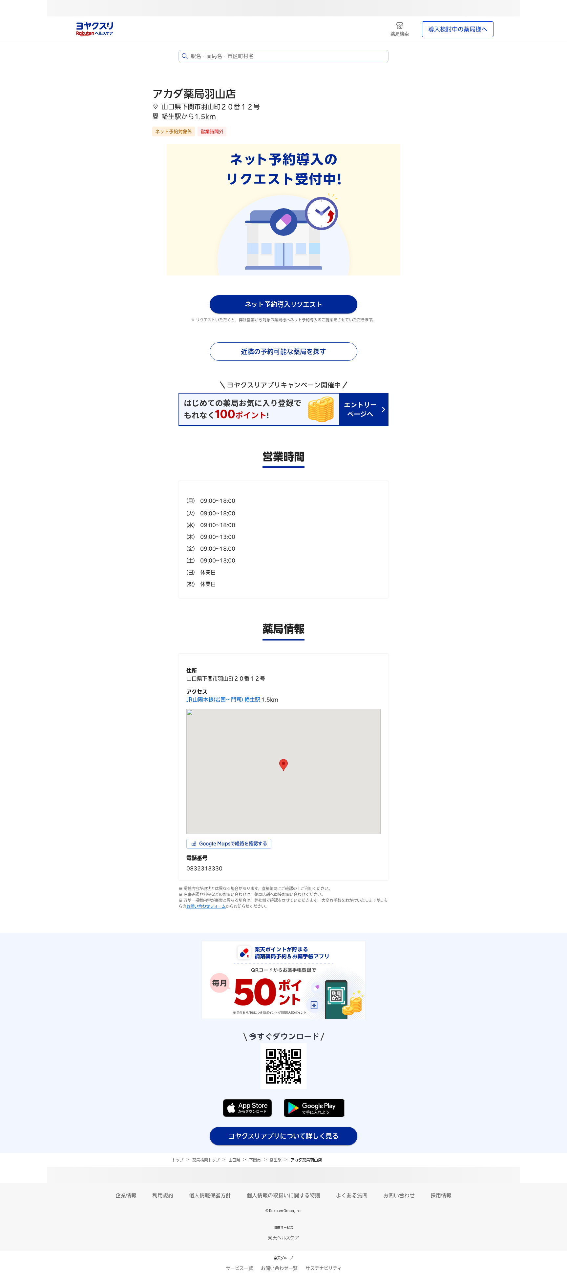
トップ (177, 1160)
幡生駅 (276, 1160)
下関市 (255, 1160)
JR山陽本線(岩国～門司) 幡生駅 (223, 699)
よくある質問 (352, 1195)
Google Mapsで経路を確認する (233, 843)
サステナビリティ (323, 1268)
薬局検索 (399, 33)
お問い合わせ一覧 (279, 1268)
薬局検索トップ (206, 1160)
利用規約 (162, 1195)
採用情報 (441, 1195)
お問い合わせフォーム (206, 906)
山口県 (234, 1160)
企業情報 (126, 1195)
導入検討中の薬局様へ (457, 29)
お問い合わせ (399, 1195)
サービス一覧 (239, 1268)
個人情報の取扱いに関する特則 (283, 1195)
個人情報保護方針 (210, 1195)
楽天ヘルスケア (283, 1237)
